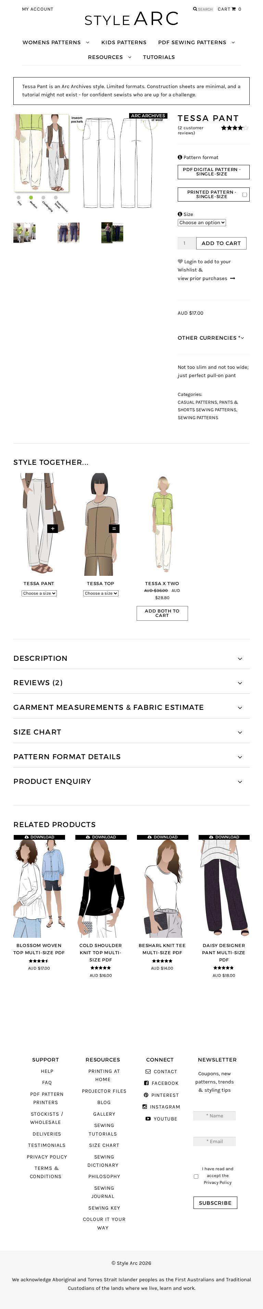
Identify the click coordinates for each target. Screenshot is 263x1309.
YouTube (165, 1119)
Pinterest (165, 1095)
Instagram (165, 1107)
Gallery (104, 1114)
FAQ (47, 1083)
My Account (38, 9)
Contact (165, 1072)
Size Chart (104, 1145)
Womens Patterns (52, 42)
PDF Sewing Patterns (192, 42)
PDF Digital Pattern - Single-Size (212, 172)
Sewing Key (104, 1208)
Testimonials (47, 1145)
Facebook (165, 1083)
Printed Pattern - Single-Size (212, 194)
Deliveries (47, 1134)
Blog (104, 1102)
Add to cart (221, 243)
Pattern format (198, 157)
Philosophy (104, 1176)
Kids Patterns (124, 42)
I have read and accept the (218, 1175)
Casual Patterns (197, 402)
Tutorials (159, 57)
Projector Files (104, 1091)
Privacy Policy (47, 1157)
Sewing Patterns (198, 418)
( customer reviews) (190, 130)
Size (185, 214)
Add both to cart (162, 613)
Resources (105, 57)
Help (47, 1071)
